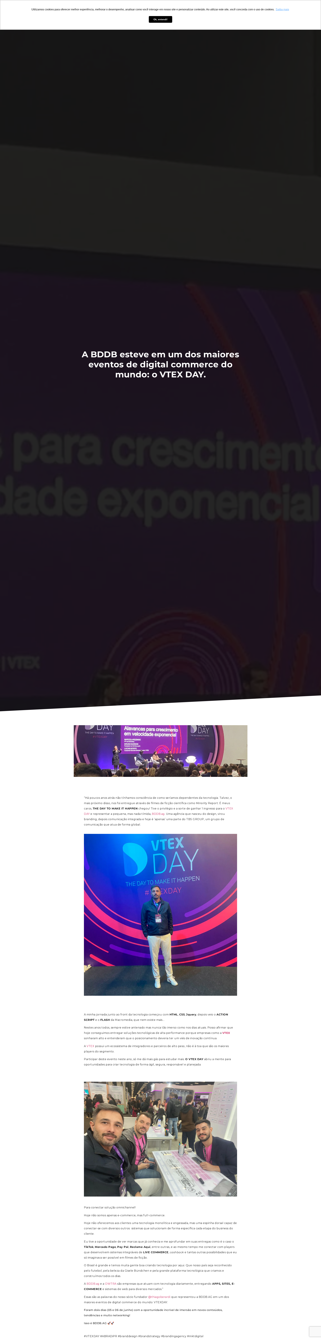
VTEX (90, 1046)
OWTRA (111, 1283)
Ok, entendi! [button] (160, 19)
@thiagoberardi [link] (159, 1297)
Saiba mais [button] (282, 9)
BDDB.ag (158, 813)
